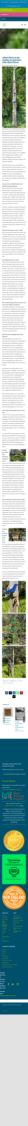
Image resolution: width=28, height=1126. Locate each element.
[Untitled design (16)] (14, 829)
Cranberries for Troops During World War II (7, 720)
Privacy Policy (5, 1010)
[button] (4, 719)
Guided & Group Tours (17, 929)
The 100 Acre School (7, 960)
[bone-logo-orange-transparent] (14, 886)
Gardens (4, 949)
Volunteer (4, 928)
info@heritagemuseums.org (12, 805)
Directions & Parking (18, 920)
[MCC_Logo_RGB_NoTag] (13, 792)
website (16, 578)
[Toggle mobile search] (22, 24)
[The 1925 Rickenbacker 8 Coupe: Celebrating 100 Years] (20, 713)
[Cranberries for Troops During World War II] (8, 712)
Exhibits (4, 683)
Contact (4, 932)
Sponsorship (5, 958)
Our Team (4, 915)
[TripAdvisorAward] (14, 855)
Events (3, 954)
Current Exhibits (20, 680)
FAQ (3, 934)
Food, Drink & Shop (17, 926)
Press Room (5, 919)
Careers (4, 930)
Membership (5, 956)
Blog (15, 680)
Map (14, 924)
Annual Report (4, 922)
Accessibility (16, 922)
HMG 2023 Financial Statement (4, 925)
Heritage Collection (10, 683)
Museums (4, 951)
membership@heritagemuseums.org (12, 789)
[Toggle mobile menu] (25, 24)
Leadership (4, 917)
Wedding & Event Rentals (17, 931)
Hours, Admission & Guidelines (17, 918)
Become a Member (8, 781)
